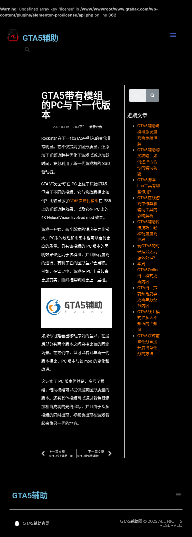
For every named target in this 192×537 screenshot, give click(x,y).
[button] (173, 35)
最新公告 (95, 127)
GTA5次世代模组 (83, 200)
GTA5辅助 (40, 38)
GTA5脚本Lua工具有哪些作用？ (148, 185)
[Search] (152, 95)
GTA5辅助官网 (36, 523)
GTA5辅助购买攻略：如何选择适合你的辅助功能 (148, 161)
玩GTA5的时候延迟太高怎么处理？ (148, 251)
